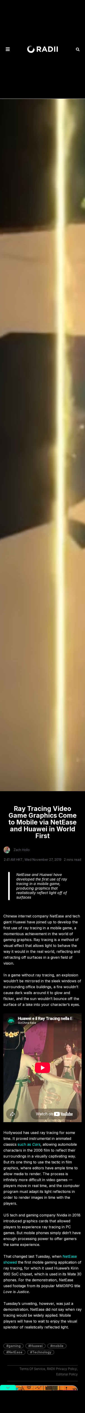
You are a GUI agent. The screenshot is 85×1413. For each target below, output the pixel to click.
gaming (14, 1346)
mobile (57, 1346)
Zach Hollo (22, 850)
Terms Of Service (32, 1369)
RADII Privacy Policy (62, 1369)
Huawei (36, 1346)
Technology (41, 1352)
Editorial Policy (67, 1374)
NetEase (15, 1352)
